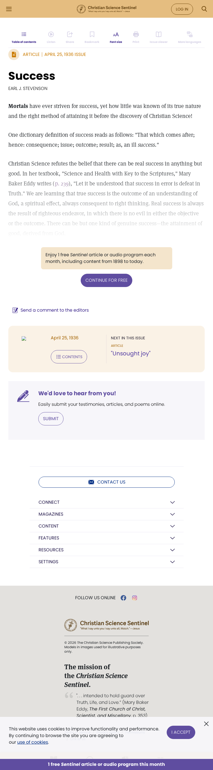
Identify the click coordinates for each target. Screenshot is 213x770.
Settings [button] (48, 562)
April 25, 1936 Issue (65, 54)
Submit (51, 418)
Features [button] (49, 538)
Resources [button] (51, 550)
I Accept (181, 732)
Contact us (111, 482)
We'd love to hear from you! (77, 393)
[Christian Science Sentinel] (106, 9)
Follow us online (95, 598)
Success (31, 76)
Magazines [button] (51, 514)
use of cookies (32, 742)
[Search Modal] (204, 9)
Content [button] (49, 526)
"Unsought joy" (131, 353)
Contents (72, 357)
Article (31, 54)
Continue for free (106, 280)
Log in (182, 9)
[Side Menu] (9, 9)
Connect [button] (49, 502)
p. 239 (62, 183)
